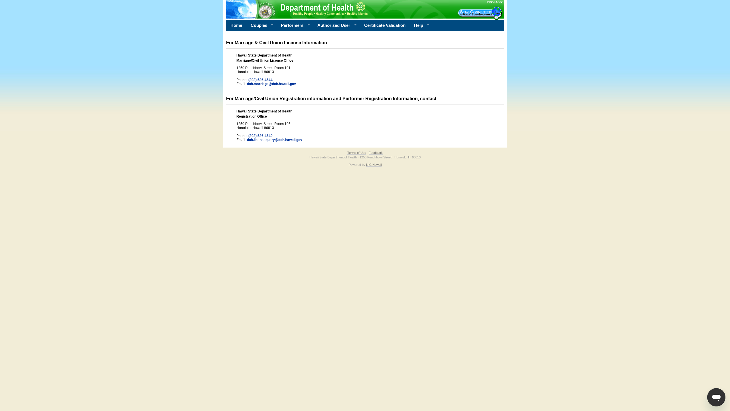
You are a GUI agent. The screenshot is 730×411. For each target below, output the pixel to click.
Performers (290, 25)
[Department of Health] (337, 9)
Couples (256, 25)
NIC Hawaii (374, 164)
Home (236, 25)
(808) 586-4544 (260, 80)
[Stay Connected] (480, 13)
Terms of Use (356, 152)
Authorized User (331, 25)
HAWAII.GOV (494, 1)
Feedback (376, 152)
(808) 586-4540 (260, 136)
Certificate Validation (384, 25)
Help (416, 25)
